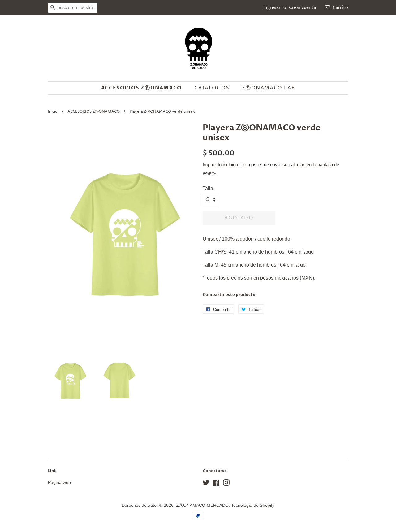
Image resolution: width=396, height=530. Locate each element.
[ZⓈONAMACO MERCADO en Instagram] (226, 484)
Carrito (340, 8)
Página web (59, 482)
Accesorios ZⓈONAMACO (141, 88)
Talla (208, 188)
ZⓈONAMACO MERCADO (202, 505)
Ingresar (272, 8)
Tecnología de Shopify (252, 505)
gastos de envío (265, 164)
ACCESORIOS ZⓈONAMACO (93, 111)
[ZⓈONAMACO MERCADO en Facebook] (216, 484)
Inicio (53, 111)
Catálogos (211, 88)
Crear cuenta (302, 8)
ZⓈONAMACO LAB (268, 88)
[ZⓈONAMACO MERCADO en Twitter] (206, 484)
